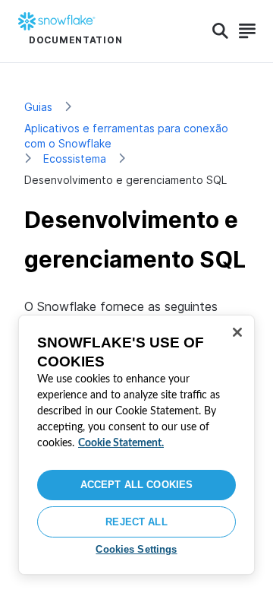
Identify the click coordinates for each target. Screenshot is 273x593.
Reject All (136, 522)
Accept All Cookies (136, 484)
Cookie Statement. (121, 443)
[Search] (220, 31)
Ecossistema (74, 158)
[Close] (237, 332)
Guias (38, 106)
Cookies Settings (136, 549)
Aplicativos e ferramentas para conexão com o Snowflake (126, 136)
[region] (136, 445)
